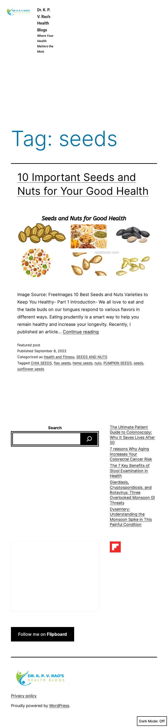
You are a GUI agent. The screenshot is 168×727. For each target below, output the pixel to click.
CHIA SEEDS (41, 363)
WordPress (59, 705)
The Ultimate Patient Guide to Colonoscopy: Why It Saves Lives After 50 (132, 435)
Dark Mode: (148, 721)
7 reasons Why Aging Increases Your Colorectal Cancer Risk (131, 454)
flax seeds (62, 363)
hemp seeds (83, 363)
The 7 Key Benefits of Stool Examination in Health (130, 470)
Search (55, 427)
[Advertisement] (84, 91)
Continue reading (81, 331)
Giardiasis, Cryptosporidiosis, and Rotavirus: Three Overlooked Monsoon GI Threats (132, 492)
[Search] (89, 438)
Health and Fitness (59, 357)
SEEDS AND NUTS (91, 357)
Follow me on (42, 634)
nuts (98, 363)
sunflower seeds (30, 369)
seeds (138, 363)
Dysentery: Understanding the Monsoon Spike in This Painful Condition (131, 517)
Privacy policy (24, 695)
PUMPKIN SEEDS (117, 363)
